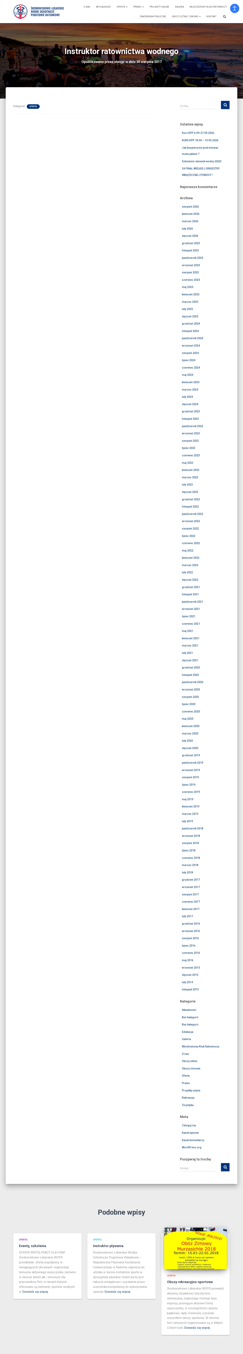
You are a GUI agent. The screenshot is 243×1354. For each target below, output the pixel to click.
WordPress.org (191, 1147)
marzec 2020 (190, 733)
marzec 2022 (190, 565)
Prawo (137, 6)
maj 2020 (187, 718)
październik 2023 (192, 426)
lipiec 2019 (188, 784)
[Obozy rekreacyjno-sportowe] (195, 1248)
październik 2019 (192, 762)
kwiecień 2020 (190, 726)
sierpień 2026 (190, 206)
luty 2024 (187, 396)
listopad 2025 (190, 250)
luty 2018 (187, 872)
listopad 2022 (190, 506)
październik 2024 (192, 338)
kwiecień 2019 (190, 806)
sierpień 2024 (190, 353)
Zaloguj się (189, 1125)
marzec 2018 (190, 865)
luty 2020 (187, 740)
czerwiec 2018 (191, 857)
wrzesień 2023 (191, 433)
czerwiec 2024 (191, 367)
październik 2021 (192, 601)
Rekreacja (188, 1097)
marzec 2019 (190, 813)
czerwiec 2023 (191, 455)
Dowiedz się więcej (35, 1292)
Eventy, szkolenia (32, 1246)
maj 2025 (187, 287)
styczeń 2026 (190, 235)
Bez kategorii (190, 1017)
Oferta (121, 6)
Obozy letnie (189, 1061)
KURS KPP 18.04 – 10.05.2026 (200, 140)
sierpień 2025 (190, 272)
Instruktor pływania (108, 1246)
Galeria (179, 6)
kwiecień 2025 (190, 294)
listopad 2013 (190, 989)
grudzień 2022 (191, 499)
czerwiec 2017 (191, 901)
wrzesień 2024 (191, 345)
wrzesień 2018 (191, 835)
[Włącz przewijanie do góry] (235, 1346)
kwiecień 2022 (190, 557)
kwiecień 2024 (190, 382)
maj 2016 (187, 960)
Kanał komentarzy (193, 1140)
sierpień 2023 (190, 440)
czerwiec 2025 (191, 279)
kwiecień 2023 (190, 469)
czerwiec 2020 (191, 711)
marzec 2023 (190, 477)
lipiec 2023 (188, 448)
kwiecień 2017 (190, 909)
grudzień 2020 (191, 667)
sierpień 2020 (190, 696)
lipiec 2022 (188, 535)
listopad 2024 (190, 331)
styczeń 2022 (190, 579)
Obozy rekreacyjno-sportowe (190, 1282)
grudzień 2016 (191, 923)
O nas (87, 6)
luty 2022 (187, 572)
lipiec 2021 (188, 616)
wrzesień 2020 (191, 689)
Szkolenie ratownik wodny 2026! (202, 161)
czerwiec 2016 (191, 952)
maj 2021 (187, 630)
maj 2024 (187, 374)
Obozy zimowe (191, 1068)
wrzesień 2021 (191, 608)
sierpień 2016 (190, 938)
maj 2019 (187, 799)
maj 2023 (187, 462)
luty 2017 (187, 916)
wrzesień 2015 (191, 967)
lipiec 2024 (188, 360)
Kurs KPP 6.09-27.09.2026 (198, 132)
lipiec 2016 (188, 945)
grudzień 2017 (191, 879)
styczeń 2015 (190, 974)
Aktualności (103, 6)
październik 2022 (192, 513)
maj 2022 (187, 550)
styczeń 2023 (190, 491)
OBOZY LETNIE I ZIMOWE (185, 16)
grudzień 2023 (191, 411)
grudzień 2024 (191, 323)
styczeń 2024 (190, 404)
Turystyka (188, 1105)
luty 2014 (187, 982)
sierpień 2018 (190, 843)
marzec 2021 (190, 645)
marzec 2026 (190, 221)
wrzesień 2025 (191, 265)
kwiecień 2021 (190, 638)
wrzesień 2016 (191, 931)
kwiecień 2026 (190, 213)
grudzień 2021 (191, 587)
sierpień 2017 (190, 894)
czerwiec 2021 (191, 623)
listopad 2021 (190, 594)
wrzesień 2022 (191, 521)
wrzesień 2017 (191, 887)
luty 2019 (187, 821)
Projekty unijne (159, 6)
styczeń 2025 (190, 316)
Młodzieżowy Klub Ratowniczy (208, 6)
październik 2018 (192, 828)
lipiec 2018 (188, 850)
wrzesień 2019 (191, 770)
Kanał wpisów (190, 1132)
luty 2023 (187, 484)
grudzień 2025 (191, 243)
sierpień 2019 (190, 777)
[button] (127, 6)
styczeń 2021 (190, 660)
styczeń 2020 (190, 748)
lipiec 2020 (188, 704)
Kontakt (211, 16)
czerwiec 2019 (191, 791)
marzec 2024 (190, 389)
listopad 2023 (190, 418)
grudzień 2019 (191, 755)
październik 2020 (192, 682)
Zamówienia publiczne (152, 16)
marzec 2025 (190, 301)
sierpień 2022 (190, 528)
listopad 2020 (190, 674)
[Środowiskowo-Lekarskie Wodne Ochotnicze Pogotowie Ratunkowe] (38, 11)
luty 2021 (187, 652)
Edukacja (187, 1031)
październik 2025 (192, 257)
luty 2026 (187, 228)
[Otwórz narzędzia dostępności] (234, 8)
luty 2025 (187, 309)
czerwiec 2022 (191, 543)
